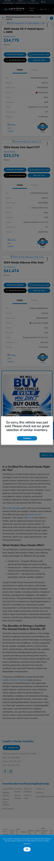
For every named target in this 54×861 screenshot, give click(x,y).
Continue (27, 438)
